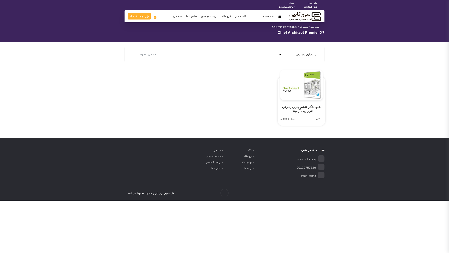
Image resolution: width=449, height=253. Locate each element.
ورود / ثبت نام (136, 16)
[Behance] (305, 193)
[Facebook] (320, 193)
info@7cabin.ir (286, 7)
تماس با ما (191, 16)
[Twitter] (316, 193)
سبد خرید (177, 16)
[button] (132, 54)
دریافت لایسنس (209, 16)
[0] (157, 16)
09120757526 (310, 7)
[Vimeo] (309, 193)
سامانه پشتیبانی (213, 156)
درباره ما (248, 168)
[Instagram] (312, 193)
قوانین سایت (246, 162)
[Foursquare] (301, 193)
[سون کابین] (304, 16)
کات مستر (240, 16)
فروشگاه (226, 16)
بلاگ (250, 150)
